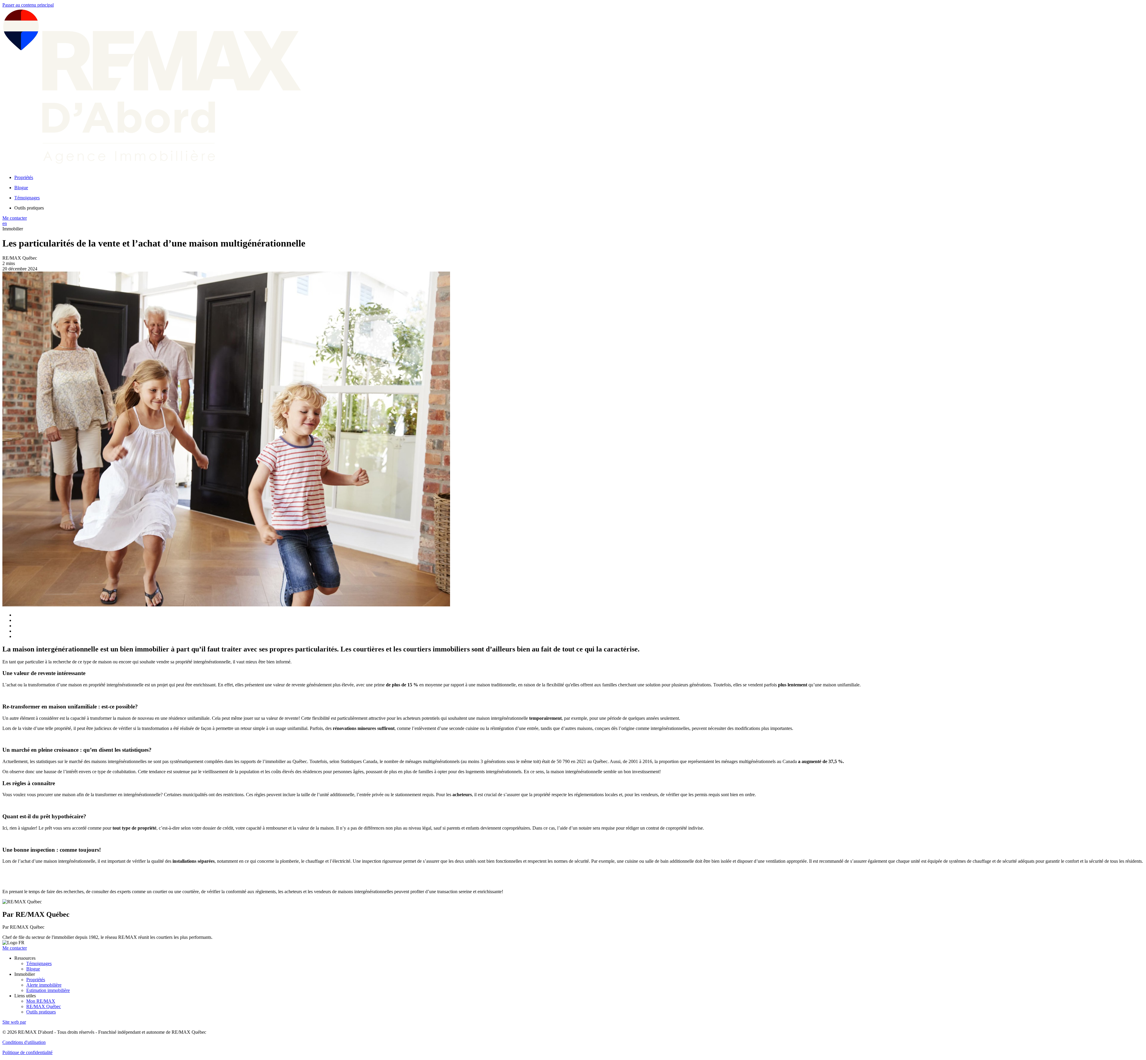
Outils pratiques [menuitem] (29, 207)
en (4, 223)
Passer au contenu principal (28, 4)
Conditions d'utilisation (24, 1042)
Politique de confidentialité (27, 1052)
